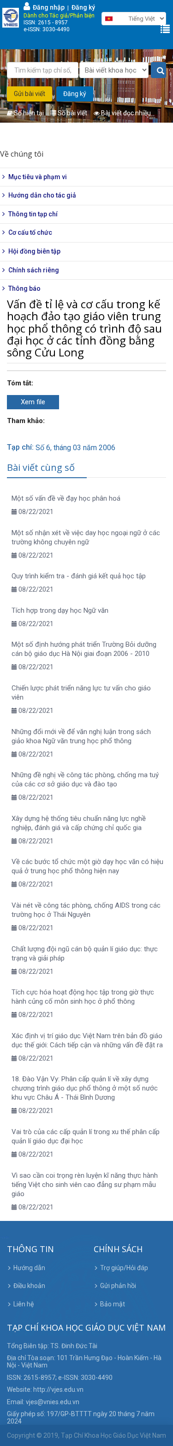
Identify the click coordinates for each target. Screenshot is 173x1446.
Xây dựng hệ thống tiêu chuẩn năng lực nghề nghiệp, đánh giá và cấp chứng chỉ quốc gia (79, 823)
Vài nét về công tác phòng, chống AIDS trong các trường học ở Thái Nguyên (86, 910)
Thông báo (24, 288)
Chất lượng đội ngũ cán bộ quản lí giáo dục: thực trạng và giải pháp (85, 953)
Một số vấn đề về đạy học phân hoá (66, 498)
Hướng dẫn (29, 1267)
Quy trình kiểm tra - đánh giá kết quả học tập (79, 576)
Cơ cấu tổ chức (30, 232)
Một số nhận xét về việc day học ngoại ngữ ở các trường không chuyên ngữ (86, 537)
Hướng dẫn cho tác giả (42, 195)
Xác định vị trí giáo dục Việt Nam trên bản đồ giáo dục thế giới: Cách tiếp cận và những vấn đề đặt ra (87, 1040)
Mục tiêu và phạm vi (37, 177)
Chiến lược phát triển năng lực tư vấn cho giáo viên (81, 692)
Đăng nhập (47, 7)
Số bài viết (71, 113)
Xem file (33, 402)
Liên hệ (23, 1304)
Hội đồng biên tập (34, 251)
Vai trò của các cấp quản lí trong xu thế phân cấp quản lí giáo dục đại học (86, 1136)
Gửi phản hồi (118, 1285)
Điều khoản (29, 1285)
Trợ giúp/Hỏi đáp (124, 1267)
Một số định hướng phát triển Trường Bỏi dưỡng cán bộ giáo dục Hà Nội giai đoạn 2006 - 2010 (84, 649)
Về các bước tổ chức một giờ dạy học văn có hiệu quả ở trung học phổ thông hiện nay (87, 866)
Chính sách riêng (33, 270)
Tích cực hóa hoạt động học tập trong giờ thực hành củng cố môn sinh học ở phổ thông (83, 996)
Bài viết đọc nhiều (125, 113)
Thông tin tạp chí (33, 214)
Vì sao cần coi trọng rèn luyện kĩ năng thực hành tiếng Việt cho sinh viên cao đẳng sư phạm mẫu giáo (85, 1184)
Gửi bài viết (29, 93)
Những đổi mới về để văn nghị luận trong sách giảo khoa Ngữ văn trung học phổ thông (81, 736)
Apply (158, 70)
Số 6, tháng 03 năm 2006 (75, 447)
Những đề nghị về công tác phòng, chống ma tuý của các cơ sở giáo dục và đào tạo (85, 779)
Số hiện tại (28, 113)
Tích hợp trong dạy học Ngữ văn (60, 610)
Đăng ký (83, 7)
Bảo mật (112, 1304)
